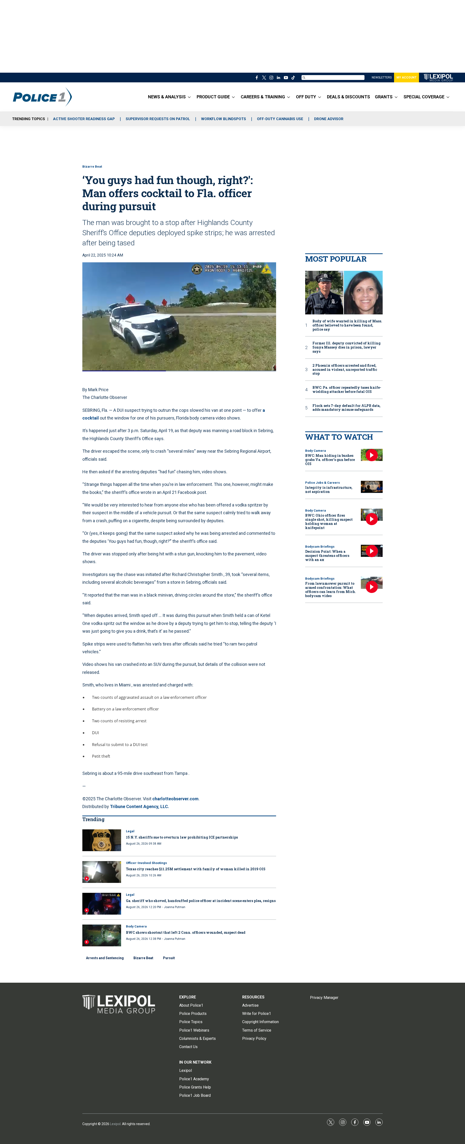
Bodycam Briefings (319, 546)
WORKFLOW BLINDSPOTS (223, 119)
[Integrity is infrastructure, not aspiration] (372, 487)
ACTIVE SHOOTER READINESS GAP (84, 119)
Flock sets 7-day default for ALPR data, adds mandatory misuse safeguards (346, 408)
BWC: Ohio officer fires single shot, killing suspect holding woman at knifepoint (329, 521)
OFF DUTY (306, 96)
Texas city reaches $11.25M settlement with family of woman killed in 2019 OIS (195, 869)
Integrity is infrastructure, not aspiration (328, 489)
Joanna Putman (174, 907)
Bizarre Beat (92, 166)
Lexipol (115, 1124)
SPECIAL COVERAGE (423, 96)
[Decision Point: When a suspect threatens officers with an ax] (372, 551)
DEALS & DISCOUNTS (348, 96)
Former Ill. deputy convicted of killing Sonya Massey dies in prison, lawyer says (346, 347)
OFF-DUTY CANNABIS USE (280, 119)
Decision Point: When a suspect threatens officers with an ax (327, 555)
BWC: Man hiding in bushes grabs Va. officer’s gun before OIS (330, 459)
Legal (130, 831)
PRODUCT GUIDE (213, 96)
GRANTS (384, 96)
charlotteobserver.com (175, 798)
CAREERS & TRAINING (263, 96)
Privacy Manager (324, 997)
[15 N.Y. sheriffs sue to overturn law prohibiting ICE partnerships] (101, 840)
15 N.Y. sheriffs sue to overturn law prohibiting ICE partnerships (182, 837)
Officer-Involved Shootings (146, 863)
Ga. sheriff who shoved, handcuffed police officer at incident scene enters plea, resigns (201, 900)
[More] (189, 96)
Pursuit (169, 958)
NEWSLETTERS (382, 77)
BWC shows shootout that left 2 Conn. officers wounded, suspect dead (185, 932)
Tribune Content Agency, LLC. (139, 806)
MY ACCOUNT (406, 77)
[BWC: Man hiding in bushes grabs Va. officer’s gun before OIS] (372, 455)
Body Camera (136, 926)
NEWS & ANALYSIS (167, 96)
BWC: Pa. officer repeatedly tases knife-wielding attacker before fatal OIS (346, 390)
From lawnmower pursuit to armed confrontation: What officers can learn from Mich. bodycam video (330, 589)
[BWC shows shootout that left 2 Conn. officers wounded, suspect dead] (101, 935)
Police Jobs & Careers (322, 482)
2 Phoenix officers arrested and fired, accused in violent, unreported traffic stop (344, 370)
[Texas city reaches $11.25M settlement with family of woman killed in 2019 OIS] (101, 872)
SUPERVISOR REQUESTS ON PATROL (158, 119)
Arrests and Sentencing (105, 958)
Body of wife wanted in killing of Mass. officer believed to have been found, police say (347, 325)
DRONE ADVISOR (328, 119)
